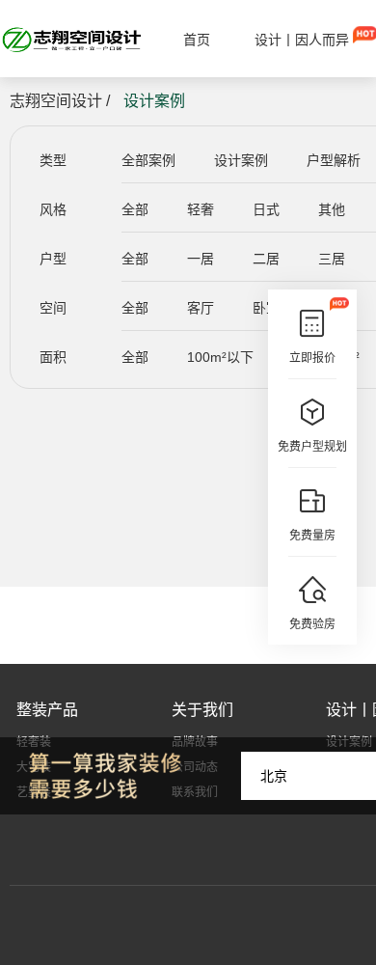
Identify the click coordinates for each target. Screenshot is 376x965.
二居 (266, 258)
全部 (134, 209)
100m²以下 (220, 357)
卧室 (266, 308)
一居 (200, 258)
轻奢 (200, 209)
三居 (331, 258)
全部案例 (148, 160)
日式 (266, 209)
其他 (331, 209)
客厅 (200, 308)
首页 (196, 39)
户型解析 (334, 160)
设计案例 (241, 160)
